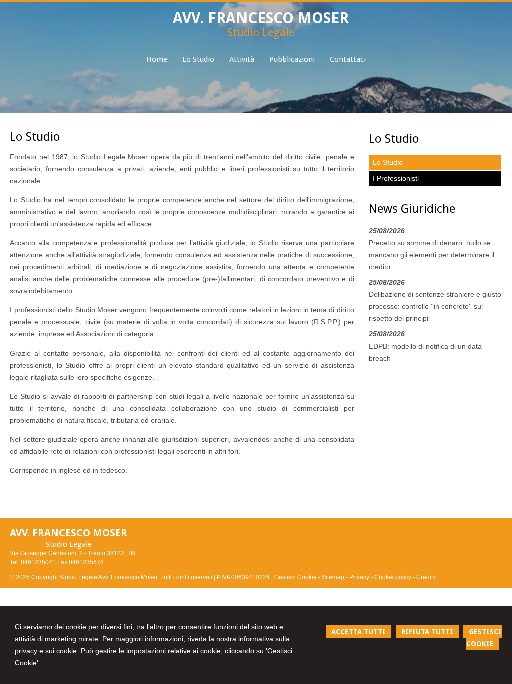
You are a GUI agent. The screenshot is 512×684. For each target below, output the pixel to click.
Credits (426, 577)
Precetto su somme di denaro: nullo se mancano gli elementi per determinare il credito (431, 255)
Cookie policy (393, 577)
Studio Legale (261, 32)
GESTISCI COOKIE (484, 638)
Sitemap (333, 577)
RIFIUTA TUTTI (428, 632)
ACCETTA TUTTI (359, 632)
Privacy (360, 577)
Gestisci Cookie (295, 577)
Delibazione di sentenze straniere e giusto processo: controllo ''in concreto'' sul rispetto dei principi (435, 306)
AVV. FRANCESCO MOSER (261, 18)
